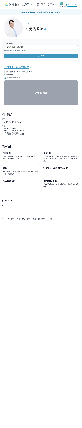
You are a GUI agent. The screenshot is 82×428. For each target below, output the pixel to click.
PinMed (6, 219)
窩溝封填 (47, 153)
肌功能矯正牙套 (50, 181)
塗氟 (5, 168)
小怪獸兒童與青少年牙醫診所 (16, 67)
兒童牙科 (7, 153)
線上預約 (41, 56)
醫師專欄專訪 (41, 4)
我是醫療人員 (72, 5)
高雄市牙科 (26, 219)
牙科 (12, 219)
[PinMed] (12, 4)
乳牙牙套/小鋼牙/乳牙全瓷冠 (56, 168)
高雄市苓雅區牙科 (39, 219)
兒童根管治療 (9, 181)
